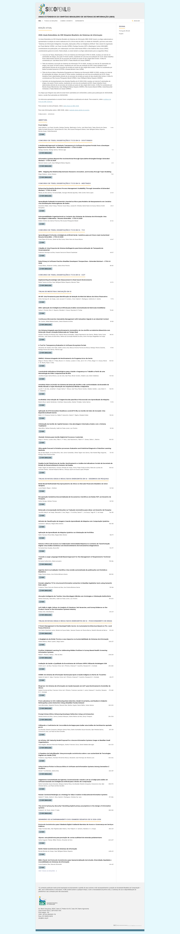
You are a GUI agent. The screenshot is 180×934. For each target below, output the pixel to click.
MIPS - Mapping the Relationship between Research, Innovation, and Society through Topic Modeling (74, 172)
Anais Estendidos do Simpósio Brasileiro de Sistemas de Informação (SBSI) (76, 17)
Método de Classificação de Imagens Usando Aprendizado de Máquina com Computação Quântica (73, 521)
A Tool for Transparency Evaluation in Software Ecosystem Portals (62, 345)
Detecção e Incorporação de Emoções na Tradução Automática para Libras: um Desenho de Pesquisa (74, 510)
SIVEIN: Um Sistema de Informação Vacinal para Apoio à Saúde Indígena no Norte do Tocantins (72, 675)
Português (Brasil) (124, 31)
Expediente (79, 21)
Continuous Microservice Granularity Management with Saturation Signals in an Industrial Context (73, 319)
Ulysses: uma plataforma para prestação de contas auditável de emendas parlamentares (70, 837)
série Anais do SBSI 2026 (71, 106)
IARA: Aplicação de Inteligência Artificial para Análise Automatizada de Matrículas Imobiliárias (71, 308)
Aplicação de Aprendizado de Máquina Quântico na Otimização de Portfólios (66, 532)
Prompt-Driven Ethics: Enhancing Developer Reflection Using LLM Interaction (66, 714)
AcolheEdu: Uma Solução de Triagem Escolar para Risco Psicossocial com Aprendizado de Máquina (73, 399)
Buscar (137, 21)
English (121, 33)
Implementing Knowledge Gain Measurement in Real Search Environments (65, 280)
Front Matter (43, 125)
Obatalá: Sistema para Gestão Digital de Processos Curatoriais (60, 437)
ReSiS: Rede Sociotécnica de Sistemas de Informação (57, 849)
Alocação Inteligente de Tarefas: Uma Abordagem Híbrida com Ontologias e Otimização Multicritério (74, 596)
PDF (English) (46, 153)
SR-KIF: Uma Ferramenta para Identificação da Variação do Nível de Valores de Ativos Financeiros (72, 296)
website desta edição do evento (79, 110)
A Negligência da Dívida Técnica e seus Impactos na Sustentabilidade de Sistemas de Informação (73, 639)
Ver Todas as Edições (46, 871)
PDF (42, 134)
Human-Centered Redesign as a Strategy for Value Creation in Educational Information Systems (72, 795)
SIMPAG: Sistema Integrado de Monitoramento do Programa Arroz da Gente (65, 358)
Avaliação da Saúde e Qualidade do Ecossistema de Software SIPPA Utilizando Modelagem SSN (72, 663)
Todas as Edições (51, 21)
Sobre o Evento (66, 21)
